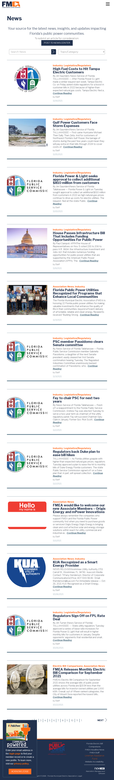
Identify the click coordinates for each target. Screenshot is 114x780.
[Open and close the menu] (66, 4)
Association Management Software (95, 772)
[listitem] (58, 65)
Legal (80, 776)
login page (14, 753)
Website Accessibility (94, 762)
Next (100, 720)
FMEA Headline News (94, 750)
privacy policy (21, 763)
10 (72, 720)
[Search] (53, 51)
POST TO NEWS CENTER (57, 42)
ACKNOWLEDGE (20, 771)
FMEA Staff (94, 752)
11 (77, 720)
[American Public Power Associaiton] (57, 747)
